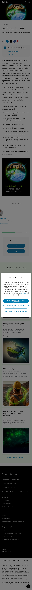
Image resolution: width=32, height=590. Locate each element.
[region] (16, 295)
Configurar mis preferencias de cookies (16, 312)
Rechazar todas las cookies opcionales (16, 306)
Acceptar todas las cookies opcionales (16, 301)
